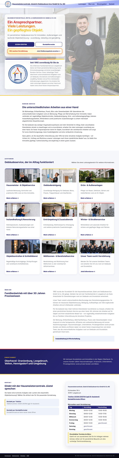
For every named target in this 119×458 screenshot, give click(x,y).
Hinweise (22, 455)
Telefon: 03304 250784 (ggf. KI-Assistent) (84, 397)
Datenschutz (15, 455)
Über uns (91, 4)
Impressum (8, 455)
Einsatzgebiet (102, 4)
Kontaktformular (49, 44)
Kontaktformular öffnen (76, 399)
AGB (28, 455)
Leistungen (82, 4)
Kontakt (111, 4)
